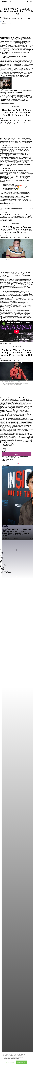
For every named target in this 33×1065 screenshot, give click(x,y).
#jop (17, 188)
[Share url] (1, 34)
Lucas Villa (5, 17)
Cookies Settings (10, 1062)
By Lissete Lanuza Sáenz (10, 538)
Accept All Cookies (21, 1062)
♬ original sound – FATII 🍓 (10, 189)
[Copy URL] (3, 31)
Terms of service (18, 458)
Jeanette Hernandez (7, 119)
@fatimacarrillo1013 (8, 184)
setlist (10, 220)
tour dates (11, 103)
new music (9, 343)
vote (13, 444)
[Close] (29, 1055)
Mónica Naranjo (4, 103)
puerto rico (9, 444)
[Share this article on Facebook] (6, 27)
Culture (19, 346)
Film (1, 560)
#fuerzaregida (23, 187)
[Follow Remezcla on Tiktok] (18, 462)
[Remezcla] (6, 1)
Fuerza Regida (4, 220)
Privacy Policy (5, 458)
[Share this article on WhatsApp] (2, 27)
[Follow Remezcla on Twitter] (7, 462)
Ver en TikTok (6, 145)
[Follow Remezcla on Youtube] (15, 462)
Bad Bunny (3, 444)
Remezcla (14, 5)
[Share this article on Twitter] (9, 27)
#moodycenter (12, 188)
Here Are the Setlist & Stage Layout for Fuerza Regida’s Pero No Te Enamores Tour (16, 91)
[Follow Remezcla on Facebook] (3, 462)
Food (1, 561)
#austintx (5, 188)
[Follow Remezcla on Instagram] (11, 462)
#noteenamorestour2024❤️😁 (11, 187)
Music (19, 5)
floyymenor (3, 343)
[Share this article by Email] (13, 27)
